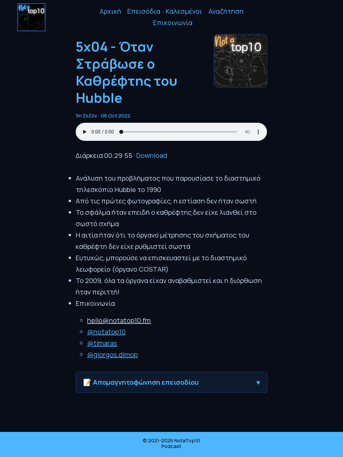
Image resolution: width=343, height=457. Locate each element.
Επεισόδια (143, 11)
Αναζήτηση (226, 11)
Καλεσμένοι (184, 11)
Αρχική (110, 11)
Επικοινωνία (172, 22)
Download (151, 155)
